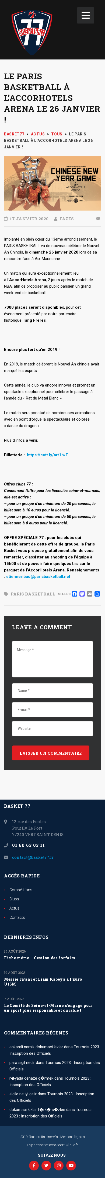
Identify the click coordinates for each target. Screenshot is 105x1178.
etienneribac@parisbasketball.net (38, 576)
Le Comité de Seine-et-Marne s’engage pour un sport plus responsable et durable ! (48, 1008)
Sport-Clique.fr (67, 1145)
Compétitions (20, 890)
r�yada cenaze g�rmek (31, 1078)
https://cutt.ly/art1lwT (47, 454)
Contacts (17, 917)
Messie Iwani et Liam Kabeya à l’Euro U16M (43, 982)
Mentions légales (72, 1137)
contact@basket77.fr (33, 857)
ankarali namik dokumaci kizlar (36, 1046)
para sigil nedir (22, 1062)
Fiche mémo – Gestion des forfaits (39, 958)
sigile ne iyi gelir (23, 1094)
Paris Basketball (33, 594)
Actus (14, 908)
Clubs (14, 899)
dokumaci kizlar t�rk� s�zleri (37, 1109)
